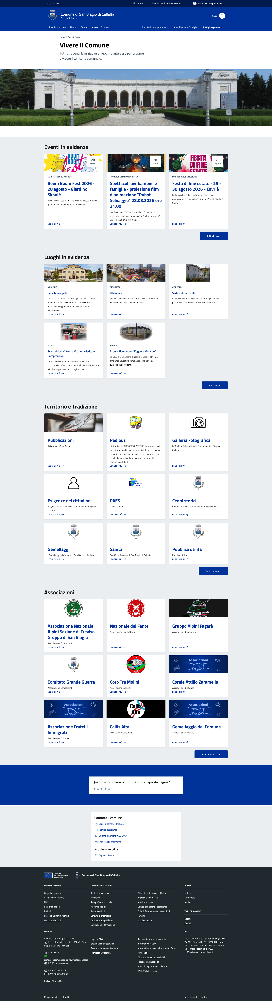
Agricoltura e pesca (100, 893)
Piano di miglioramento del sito (152, 966)
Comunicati (189, 897)
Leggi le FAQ (97, 939)
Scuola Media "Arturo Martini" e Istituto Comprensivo (71, 353)
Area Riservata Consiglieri (186, 27)
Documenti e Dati (52, 920)
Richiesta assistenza (100, 952)
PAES (115, 500)
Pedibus (118, 440)
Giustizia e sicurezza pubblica (152, 893)
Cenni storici (184, 500)
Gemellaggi (59, 549)
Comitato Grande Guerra (71, 682)
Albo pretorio (139, 3)
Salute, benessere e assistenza (152, 906)
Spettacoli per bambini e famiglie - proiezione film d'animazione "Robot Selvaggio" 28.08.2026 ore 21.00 (136, 194)
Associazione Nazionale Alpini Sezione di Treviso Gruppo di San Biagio (71, 631)
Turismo (141, 915)
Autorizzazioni (98, 911)
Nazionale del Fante (129, 626)
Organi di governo (52, 893)
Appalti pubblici (98, 906)
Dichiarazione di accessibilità (151, 957)
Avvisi (187, 902)
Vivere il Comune (100, 27)
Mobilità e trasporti (147, 902)
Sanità (116, 549)
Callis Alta (119, 726)
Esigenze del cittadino (69, 500)
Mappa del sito (51, 997)
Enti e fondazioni (52, 906)
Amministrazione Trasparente (166, 3)
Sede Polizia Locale (183, 293)
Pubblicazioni (61, 440)
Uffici (46, 902)
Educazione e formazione (103, 924)
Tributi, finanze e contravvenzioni (154, 911)
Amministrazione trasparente (152, 939)
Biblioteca (116, 293)
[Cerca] (222, 16)
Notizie (187, 893)
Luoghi (187, 918)
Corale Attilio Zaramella (195, 682)
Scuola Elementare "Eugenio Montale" (133, 351)
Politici (47, 911)
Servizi (84, 27)
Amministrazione (57, 27)
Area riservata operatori (196, 997)
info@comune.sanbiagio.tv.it (61, 963)
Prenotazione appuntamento (155, 27)
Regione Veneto (53, 3)
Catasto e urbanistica (101, 915)
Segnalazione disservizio (102, 943)
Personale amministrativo (56, 915)
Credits (66, 997)
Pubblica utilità (187, 549)
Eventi (187, 923)
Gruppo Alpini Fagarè (192, 626)
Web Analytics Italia (147, 971)
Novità (73, 27)
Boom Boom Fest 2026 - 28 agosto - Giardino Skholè (71, 188)
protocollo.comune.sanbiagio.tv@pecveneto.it (66, 959)
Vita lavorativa (145, 920)
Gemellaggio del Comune (196, 726)
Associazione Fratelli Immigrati (68, 729)
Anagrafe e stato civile (101, 902)
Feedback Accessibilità (148, 961)
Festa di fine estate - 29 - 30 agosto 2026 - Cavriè (196, 186)
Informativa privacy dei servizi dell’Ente (157, 948)
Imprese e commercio (148, 897)
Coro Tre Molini (124, 682)
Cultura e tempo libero (101, 920)
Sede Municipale (57, 293)
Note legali (143, 952)
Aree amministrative (54, 897)
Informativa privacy (147, 943)
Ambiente (95, 897)
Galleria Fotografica (191, 440)
